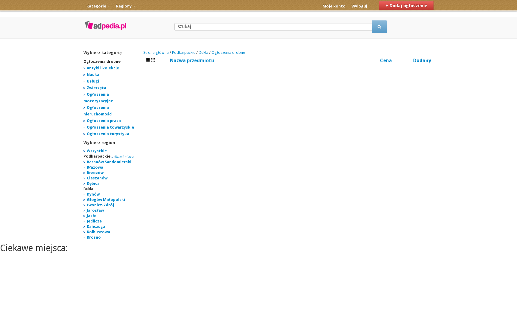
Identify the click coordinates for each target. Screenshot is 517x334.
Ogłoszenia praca (104, 120)
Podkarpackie (183, 52)
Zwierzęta (96, 88)
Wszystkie (97, 151)
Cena (386, 60)
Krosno (94, 237)
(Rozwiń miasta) (124, 156)
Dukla (203, 52)
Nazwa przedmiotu (192, 60)
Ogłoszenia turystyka (108, 134)
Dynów (93, 194)
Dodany (422, 60)
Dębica (93, 183)
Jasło (92, 215)
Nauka (93, 74)
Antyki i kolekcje (103, 68)
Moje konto (334, 6)
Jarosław (95, 210)
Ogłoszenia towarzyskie (110, 127)
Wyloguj (359, 6)
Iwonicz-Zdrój (100, 205)
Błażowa (95, 167)
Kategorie (96, 6)
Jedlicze (94, 221)
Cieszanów (97, 178)
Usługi (93, 81)
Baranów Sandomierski (109, 162)
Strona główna (156, 52)
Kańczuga (96, 226)
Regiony (124, 6)
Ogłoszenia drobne (228, 52)
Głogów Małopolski (106, 199)
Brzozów (95, 172)
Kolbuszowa (98, 232)
